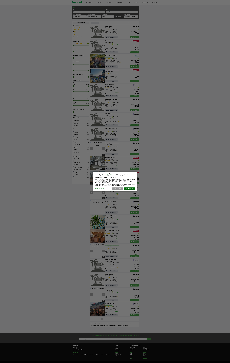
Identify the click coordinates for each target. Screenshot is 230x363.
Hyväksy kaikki (129, 188)
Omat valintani (117, 188)
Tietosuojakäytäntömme (99, 188)
